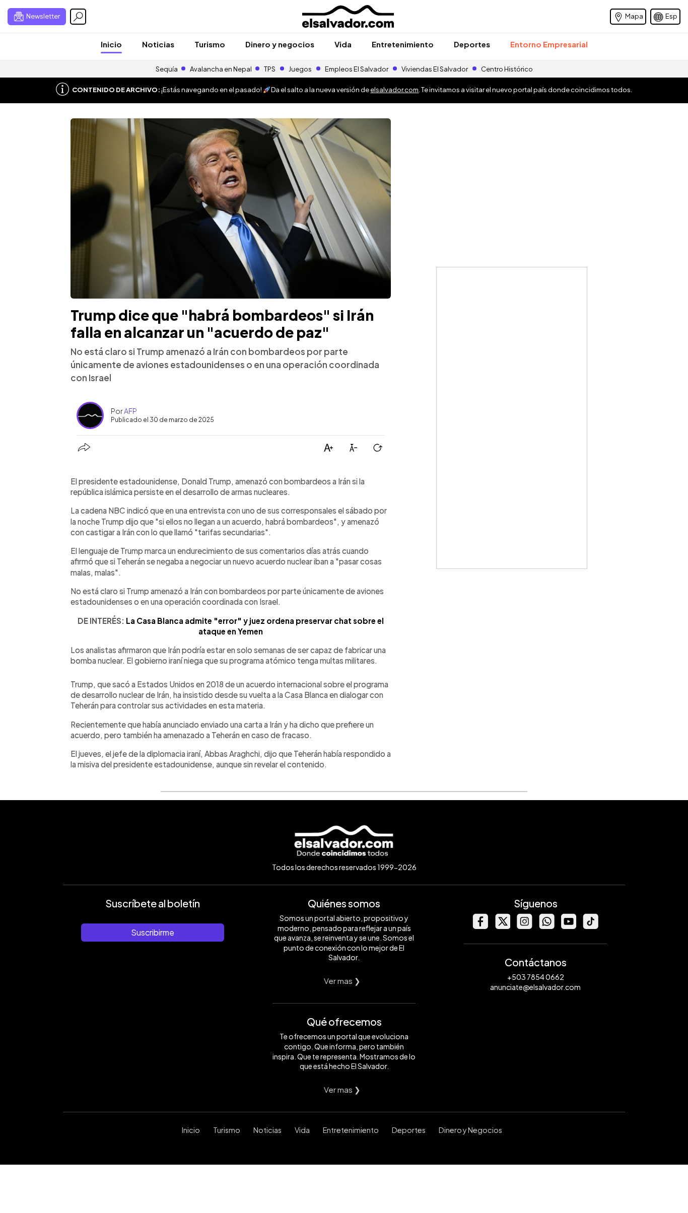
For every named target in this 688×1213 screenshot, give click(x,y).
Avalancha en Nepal (221, 69)
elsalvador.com (394, 90)
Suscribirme (152, 932)
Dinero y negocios (279, 44)
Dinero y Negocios (470, 1129)
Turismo (209, 44)
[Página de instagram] (524, 926)
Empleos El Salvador (356, 69)
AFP (130, 410)
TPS (270, 69)
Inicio (111, 44)
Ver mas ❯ (342, 980)
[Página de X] (502, 926)
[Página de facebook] (480, 926)
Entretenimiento (403, 44)
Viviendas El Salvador (434, 69)
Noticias (158, 44)
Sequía (167, 69)
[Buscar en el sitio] (78, 17)
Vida (343, 44)
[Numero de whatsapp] (546, 926)
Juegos (300, 69)
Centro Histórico (507, 69)
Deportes (472, 44)
